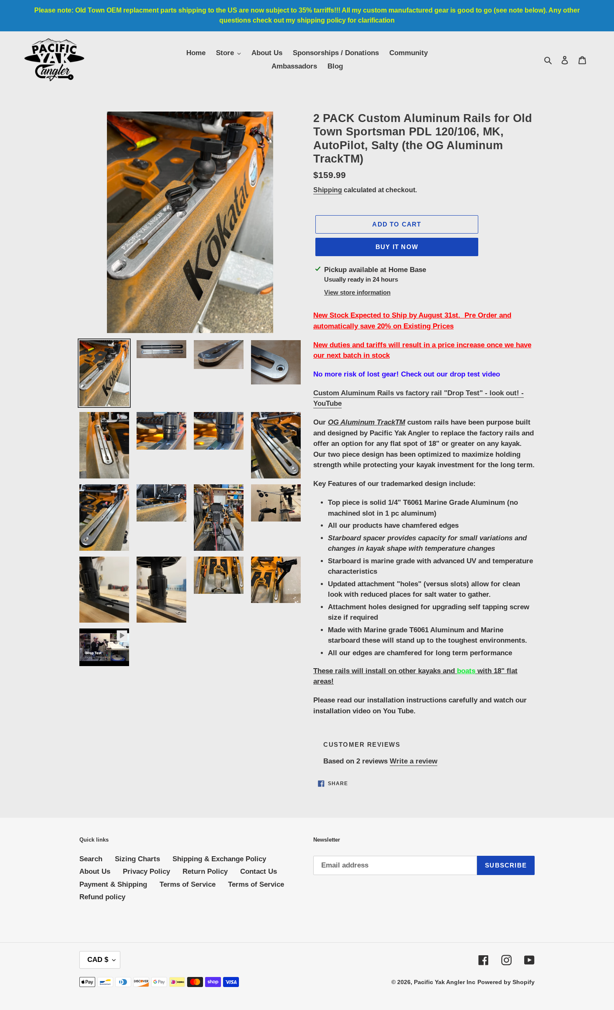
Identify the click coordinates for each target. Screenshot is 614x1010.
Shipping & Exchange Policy (219, 859)
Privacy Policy (146, 871)
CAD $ (97, 960)
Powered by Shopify (506, 982)
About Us (94, 871)
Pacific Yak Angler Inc (444, 982)
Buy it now (397, 246)
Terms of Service (188, 884)
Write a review (413, 761)
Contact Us (258, 871)
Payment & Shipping (113, 884)
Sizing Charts (137, 859)
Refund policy (102, 897)
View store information (357, 292)
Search (90, 859)
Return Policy (205, 871)
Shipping (327, 189)
